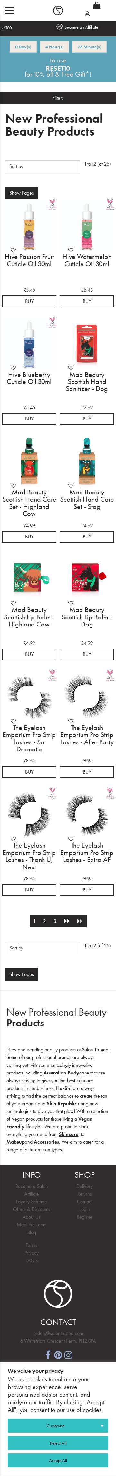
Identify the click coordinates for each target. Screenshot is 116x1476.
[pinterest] (58, 1354)
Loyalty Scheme (31, 1201)
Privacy (31, 1252)
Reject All (58, 1443)
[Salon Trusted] (58, 10)
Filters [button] (58, 98)
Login (84, 1209)
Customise (56, 1426)
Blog (31, 1232)
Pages (21, 192)
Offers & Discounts (31, 1209)
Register (84, 1217)
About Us (32, 1217)
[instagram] (68, 1354)
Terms (31, 1245)
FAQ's (31, 1260)
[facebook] (48, 1354)
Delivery (84, 1186)
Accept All (58, 1460)
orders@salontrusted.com (58, 1333)
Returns (84, 1193)
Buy (29, 301)
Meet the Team (32, 1224)
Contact (84, 1201)
